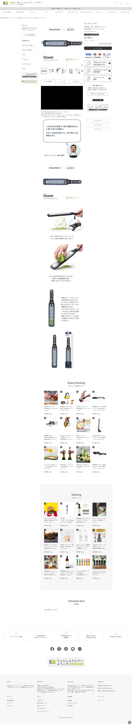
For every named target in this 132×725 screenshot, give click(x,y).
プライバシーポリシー (73, 703)
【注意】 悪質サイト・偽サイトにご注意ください (66, 8)
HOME (1, 17)
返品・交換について (42, 708)
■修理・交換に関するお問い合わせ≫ (107, 690)
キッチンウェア (98, 124)
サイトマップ (101, 700)
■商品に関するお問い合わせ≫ (105, 685)
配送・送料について (42, 703)
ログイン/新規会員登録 (29, 34)
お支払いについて (41, 705)
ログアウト (9, 705)
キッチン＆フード (98, 120)
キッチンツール (98, 129)
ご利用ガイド (24, 687)
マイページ (9, 703)
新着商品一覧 (25, 40)
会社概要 (70, 700)
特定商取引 (70, 705)
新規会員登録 (10, 700)
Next (81, 42)
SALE (23, 68)
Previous (42, 42)
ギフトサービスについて (43, 711)
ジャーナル (25, 59)
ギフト (24, 54)
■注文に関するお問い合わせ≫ (105, 688)
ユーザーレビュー (27, 64)
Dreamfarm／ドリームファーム (10, 17)
